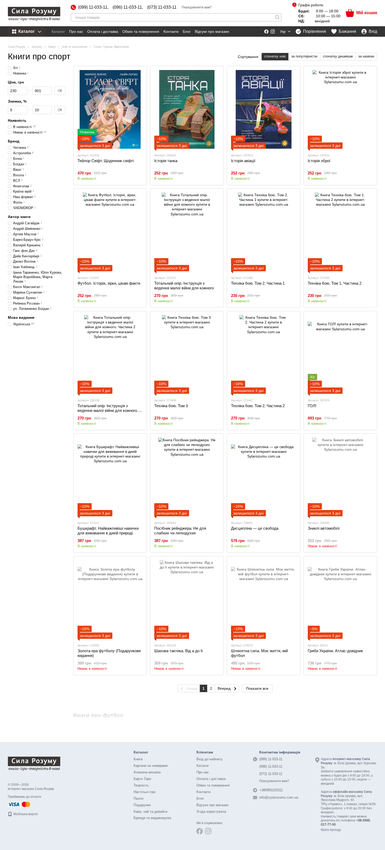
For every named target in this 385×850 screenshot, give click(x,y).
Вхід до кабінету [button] (209, 759)
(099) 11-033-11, (93, 7)
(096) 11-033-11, (128, 7)
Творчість (141, 785)
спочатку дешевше (338, 56)
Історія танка (165, 160)
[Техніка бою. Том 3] (186, 354)
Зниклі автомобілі (323, 528)
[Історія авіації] (263, 109)
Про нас (76, 31)
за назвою (366, 56)
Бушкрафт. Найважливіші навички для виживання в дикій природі (108, 530)
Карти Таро (142, 779)
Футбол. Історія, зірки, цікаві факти (109, 283)
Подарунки (142, 805)
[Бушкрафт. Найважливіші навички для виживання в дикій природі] (110, 477)
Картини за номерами (151, 766)
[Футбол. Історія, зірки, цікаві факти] (110, 232)
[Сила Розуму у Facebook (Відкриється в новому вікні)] (266, 31)
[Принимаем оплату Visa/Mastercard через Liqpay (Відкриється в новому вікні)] (19, 804)
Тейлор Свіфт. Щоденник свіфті (106, 160)
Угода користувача (211, 812)
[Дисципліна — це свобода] (263, 477)
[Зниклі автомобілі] (340, 477)
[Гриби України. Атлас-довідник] (340, 599)
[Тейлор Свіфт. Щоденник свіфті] (110, 109)
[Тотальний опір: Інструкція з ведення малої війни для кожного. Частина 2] (110, 354)
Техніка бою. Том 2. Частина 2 (258, 405)
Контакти (171, 31)
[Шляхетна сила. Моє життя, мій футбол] (263, 599)
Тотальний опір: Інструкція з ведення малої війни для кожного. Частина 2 (108, 410)
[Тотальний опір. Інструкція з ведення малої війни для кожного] (186, 232)
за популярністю (304, 56)
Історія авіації (243, 160)
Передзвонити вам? (197, 7)
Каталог (58, 31)
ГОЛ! (312, 405)
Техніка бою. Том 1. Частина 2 (334, 283)
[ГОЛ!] (340, 354)
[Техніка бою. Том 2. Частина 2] (263, 354)
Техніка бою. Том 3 (171, 405)
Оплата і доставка (102, 31)
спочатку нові (275, 56)
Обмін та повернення (140, 31)
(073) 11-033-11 (162, 7)
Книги (138, 759)
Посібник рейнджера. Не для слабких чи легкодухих (180, 530)
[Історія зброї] (340, 109)
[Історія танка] (186, 109)
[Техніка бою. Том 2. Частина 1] (263, 232)
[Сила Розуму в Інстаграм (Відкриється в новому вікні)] (273, 31)
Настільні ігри (144, 792)
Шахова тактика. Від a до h (178, 651)
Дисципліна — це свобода (254, 528)
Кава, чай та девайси (150, 812)
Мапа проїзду (331, 830)
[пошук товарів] (277, 17)
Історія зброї (319, 160)
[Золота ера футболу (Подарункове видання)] (110, 599)
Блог (187, 31)
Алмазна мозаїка (147, 772)
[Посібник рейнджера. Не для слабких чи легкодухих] (186, 477)
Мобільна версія (25, 814)
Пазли (138, 798)
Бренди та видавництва (152, 818)
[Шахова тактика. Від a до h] (186, 599)
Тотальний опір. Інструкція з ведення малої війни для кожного (184, 285)
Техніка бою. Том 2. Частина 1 (258, 283)
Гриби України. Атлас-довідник (335, 651)
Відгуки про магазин (212, 31)
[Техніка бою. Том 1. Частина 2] (340, 232)
